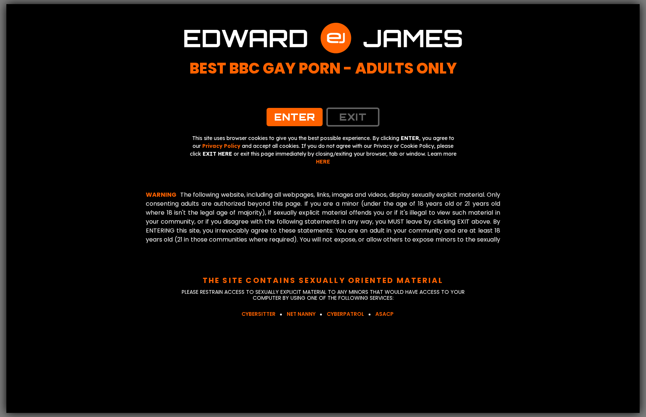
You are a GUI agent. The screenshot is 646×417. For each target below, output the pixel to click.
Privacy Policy (221, 146)
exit (353, 117)
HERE (323, 161)
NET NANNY (301, 314)
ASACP (384, 314)
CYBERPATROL (345, 314)
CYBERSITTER (259, 314)
